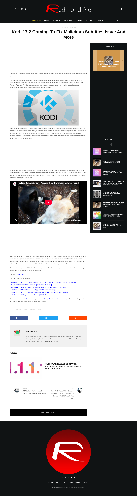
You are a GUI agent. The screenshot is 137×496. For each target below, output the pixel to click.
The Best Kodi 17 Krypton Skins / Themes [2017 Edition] (29, 295)
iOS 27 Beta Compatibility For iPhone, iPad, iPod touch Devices (113, 204)
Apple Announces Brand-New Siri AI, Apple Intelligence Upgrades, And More (113, 183)
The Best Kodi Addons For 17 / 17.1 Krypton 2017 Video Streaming (33, 290)
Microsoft (68, 20)
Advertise (60, 482)
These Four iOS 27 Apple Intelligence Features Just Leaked (113, 172)
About (51, 482)
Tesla (79, 20)
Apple (46, 20)
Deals (100, 20)
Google (56, 20)
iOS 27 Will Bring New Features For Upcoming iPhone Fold (111, 194)
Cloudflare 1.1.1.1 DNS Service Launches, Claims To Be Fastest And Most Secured (63, 366)
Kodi (26, 309)
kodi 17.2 (33, 309)
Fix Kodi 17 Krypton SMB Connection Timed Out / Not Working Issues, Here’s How (38, 287)
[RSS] (117, 20)
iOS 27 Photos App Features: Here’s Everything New (113, 215)
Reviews (90, 20)
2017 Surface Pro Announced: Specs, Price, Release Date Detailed (34, 391)
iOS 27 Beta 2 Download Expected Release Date (111, 162)
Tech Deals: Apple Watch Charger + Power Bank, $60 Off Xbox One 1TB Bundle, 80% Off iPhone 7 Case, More (62, 393)
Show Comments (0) (47, 412)
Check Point (20, 274)
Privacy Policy (74, 482)
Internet (18, 309)
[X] (18, 9)
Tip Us (86, 482)
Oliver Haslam (49, 372)
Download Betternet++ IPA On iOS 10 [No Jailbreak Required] (31, 285)
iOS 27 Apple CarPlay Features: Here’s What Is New (112, 226)
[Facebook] (15, 9)
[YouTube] (25, 9)
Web (40, 309)
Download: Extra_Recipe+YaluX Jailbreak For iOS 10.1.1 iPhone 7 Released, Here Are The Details (43, 282)
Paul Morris (64, 27)
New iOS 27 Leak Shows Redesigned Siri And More (112, 151)
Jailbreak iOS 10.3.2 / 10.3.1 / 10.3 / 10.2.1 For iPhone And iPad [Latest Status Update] (39, 292)
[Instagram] (22, 9)
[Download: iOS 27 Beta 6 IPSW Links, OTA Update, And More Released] (108, 60)
